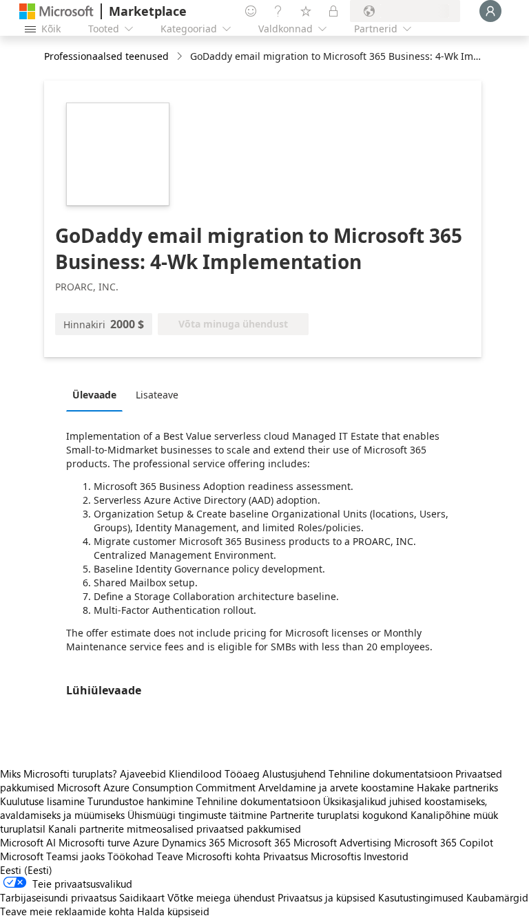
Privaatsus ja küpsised (326, 897)
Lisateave (157, 394)
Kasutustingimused (421, 897)
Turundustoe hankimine (140, 801)
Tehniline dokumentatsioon (391, 773)
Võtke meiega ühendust (221, 897)
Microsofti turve (94, 842)
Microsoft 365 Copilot (443, 842)
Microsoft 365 (259, 842)
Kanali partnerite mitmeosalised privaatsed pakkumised (174, 828)
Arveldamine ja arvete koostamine (336, 787)
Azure (146, 842)
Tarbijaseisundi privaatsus (58, 897)
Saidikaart (142, 897)
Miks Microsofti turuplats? (58, 773)
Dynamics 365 (193, 842)
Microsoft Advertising (342, 842)
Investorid (386, 856)
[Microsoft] (56, 11)
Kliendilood (195, 773)
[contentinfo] (181, 57)
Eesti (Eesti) (26, 870)
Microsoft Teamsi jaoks (52, 856)
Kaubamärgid (497, 897)
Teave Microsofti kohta (208, 856)
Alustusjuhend (294, 773)
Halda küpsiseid (173, 911)
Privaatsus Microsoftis (312, 856)
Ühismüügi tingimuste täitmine (197, 815)
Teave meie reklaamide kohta (67, 911)
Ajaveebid (143, 773)
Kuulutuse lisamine (42, 801)
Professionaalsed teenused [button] (106, 56)
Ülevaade (94, 394)
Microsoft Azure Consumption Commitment (157, 787)
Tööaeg (242, 773)
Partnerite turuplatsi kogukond (339, 815)
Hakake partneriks (457, 787)
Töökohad (130, 856)
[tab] (97, 394)
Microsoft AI (28, 842)
